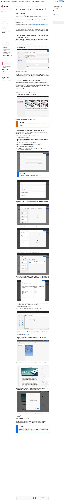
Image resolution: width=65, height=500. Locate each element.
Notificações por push (5, 38)
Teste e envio (4, 73)
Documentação (18, 6)
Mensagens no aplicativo (6, 40)
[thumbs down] (35, 498)
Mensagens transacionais (6, 44)
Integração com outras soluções (5, 78)
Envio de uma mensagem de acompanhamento (57, 22)
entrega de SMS (34, 331)
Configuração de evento (6, 55)
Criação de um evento (26, 334)
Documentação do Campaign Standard (33, 6)
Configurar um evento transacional (28, 44)
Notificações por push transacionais (6, 60)
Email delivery (36, 310)
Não (57, 8)
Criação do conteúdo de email (6, 71)
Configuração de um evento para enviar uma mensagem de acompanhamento (57, 15)
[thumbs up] (33, 498)
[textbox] (6, 9)
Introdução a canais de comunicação (5, 26)
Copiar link (60, 10)
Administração (31, 123)
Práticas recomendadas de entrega (6, 32)
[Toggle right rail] (53, 4)
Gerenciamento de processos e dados (6, 81)
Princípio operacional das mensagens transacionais (39, 24)
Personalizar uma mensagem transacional (32, 389)
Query (32, 146)
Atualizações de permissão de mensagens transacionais (7, 53)
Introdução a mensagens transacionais (6, 47)
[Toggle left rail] (12, 4)
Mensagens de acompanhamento (6, 64)
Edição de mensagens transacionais (6, 58)
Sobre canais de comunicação (4, 29)
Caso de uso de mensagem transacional (7, 67)
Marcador (55, 10)
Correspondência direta (5, 42)
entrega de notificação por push (43, 331)
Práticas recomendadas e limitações (6, 50)
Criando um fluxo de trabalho (25, 137)
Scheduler (34, 142)
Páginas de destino (5, 69)
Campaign (23, 6)
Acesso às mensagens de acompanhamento (56, 19)
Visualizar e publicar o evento (22, 71)
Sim (55, 8)
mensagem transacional (26, 83)
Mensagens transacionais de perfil (33, 430)
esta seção (36, 76)
